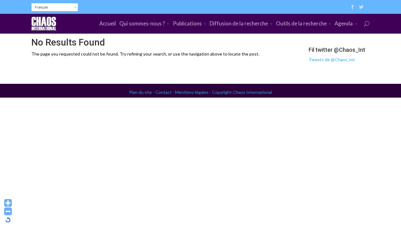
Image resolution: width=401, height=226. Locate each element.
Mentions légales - (193, 92)
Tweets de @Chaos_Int (332, 59)
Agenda (344, 23)
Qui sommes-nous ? (142, 23)
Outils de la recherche (301, 23)
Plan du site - (142, 92)
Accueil (107, 23)
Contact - (165, 92)
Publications (187, 23)
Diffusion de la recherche (239, 23)
